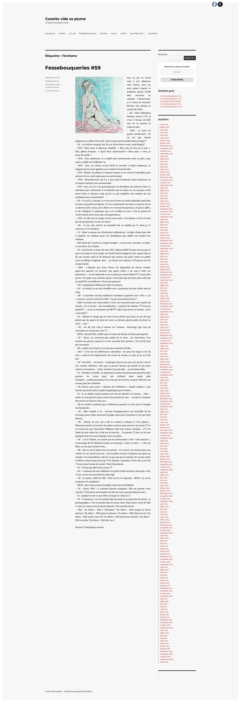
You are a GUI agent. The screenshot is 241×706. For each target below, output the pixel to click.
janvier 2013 (165, 554)
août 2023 (164, 219)
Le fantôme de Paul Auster (170, 101)
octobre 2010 (165, 625)
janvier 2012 (165, 586)
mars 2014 (164, 517)
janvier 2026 (165, 143)
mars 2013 (164, 549)
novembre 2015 (166, 464)
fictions (103, 33)
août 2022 (164, 251)
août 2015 (164, 472)
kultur (114, 33)
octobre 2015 (165, 467)
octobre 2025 (165, 151)
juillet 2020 (164, 317)
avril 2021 (164, 293)
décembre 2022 (166, 241)
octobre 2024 (165, 183)
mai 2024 (164, 196)
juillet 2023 (164, 222)
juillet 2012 (164, 570)
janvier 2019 (165, 364)
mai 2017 (163, 417)
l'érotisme (49, 87)
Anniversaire (50, 85)
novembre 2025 (166, 148)
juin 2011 (163, 604)
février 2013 (164, 551)
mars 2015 (164, 486)
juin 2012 (163, 572)
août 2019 (164, 346)
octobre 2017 (165, 404)
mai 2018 (163, 385)
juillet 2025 (164, 159)
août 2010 (164, 630)
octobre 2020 (165, 309)
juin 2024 (164, 193)
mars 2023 (164, 233)
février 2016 (165, 457)
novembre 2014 (166, 496)
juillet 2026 (164, 127)
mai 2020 (164, 322)
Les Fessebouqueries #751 (170, 104)
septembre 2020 (166, 312)
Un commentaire (52, 91)
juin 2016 (164, 446)
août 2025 (164, 156)
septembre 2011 (166, 596)
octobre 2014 (165, 499)
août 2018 (164, 378)
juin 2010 (163, 636)
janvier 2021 (165, 301)
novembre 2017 (166, 401)
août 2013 (164, 536)
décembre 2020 (166, 304)
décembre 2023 (166, 209)
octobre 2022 (165, 246)
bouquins (50, 33)
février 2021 (165, 299)
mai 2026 (164, 133)
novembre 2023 (166, 212)
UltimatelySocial (141, 704)
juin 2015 (163, 478)
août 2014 (164, 504)
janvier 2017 (165, 428)
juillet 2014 (164, 507)
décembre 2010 (166, 620)
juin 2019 (164, 351)
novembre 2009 (166, 654)
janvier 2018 (165, 396)
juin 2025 (164, 162)
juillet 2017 (164, 412)
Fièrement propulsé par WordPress (78, 691)
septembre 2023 (166, 217)
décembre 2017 (166, 399)
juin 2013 (163, 541)
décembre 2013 (166, 525)
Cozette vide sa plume (65, 19)
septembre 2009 (166, 659)
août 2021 (164, 283)
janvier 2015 (165, 491)
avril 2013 (164, 546)
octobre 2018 (165, 372)
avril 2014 (164, 514)
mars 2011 (164, 612)
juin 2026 (164, 130)
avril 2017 (164, 420)
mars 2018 (164, 391)
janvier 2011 (165, 617)
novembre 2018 (166, 370)
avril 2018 (164, 388)
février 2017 (165, 425)
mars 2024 (164, 201)
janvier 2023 (165, 238)
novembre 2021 (166, 275)
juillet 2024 (164, 191)
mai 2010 (163, 638)
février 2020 (165, 330)
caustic (62, 33)
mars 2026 (164, 138)
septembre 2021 (166, 280)
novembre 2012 (166, 559)
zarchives (152, 33)
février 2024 (165, 204)
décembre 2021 (166, 272)
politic (124, 33)
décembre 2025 (166, 146)
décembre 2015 (166, 462)
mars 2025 (164, 169)
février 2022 (165, 267)
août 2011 (164, 599)
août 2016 (164, 441)
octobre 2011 (165, 593)
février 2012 (165, 583)
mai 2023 (163, 227)
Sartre (56, 87)
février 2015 (165, 488)
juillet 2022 (164, 254)
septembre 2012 (166, 565)
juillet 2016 (164, 443)
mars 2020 (164, 327)
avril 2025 (164, 167)
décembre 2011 (166, 588)
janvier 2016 (165, 459)
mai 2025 (164, 164)
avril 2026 (164, 135)
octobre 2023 (165, 214)
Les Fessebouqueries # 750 (171, 107)
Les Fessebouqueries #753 (170, 96)
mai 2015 (163, 480)
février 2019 (165, 362)
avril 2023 (164, 230)
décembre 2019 (166, 335)
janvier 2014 (165, 522)
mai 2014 (163, 512)
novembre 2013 (166, 528)
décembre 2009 (166, 651)
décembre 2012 (166, 557)
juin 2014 (163, 509)
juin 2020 (164, 320)
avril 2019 (164, 356)
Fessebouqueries (88, 33)
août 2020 (164, 314)
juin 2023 (164, 225)
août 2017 (164, 409)
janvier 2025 (165, 175)
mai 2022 (164, 259)
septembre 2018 (166, 375)
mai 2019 (163, 354)
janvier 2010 (165, 649)
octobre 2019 (165, 341)
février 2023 (165, 235)
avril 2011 (164, 609)
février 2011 (164, 615)
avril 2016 (164, 451)
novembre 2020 (166, 306)
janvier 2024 (165, 206)
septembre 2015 (166, 470)
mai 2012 (163, 575)
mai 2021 (163, 291)
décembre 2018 (166, 367)
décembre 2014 (166, 493)
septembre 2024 (166, 185)
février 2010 (165, 646)
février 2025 (165, 172)
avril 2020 (164, 325)
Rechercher (162, 54)
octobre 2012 (165, 562)
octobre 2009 (165, 657)
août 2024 (164, 188)
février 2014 (165, 520)
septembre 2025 (166, 154)
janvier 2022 (165, 270)
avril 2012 (164, 578)
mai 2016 (163, 449)
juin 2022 (164, 256)
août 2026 (164, 125)
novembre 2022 (166, 243)
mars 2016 (164, 454)
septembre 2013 (166, 533)
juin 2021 (163, 288)
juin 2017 (163, 414)
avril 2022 (164, 262)
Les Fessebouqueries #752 (170, 99)
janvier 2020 (165, 333)
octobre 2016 (165, 435)
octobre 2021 (165, 277)
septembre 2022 (166, 248)
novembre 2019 (166, 338)
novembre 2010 (166, 622)
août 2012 (164, 567)
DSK (58, 85)
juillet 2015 (164, 475)
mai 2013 (163, 543)
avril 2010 (164, 641)
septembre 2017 (166, 406)
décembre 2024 (166, 177)
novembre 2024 (166, 180)
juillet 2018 (164, 380)
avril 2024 (164, 198)
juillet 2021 (164, 285)
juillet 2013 (164, 538)
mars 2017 (164, 422)
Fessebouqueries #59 (73, 68)
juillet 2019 (164, 349)
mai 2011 (163, 607)
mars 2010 (164, 644)
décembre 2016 (166, 430)
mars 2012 (164, 580)
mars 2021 (164, 296)
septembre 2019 (166, 343)
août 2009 (164, 662)
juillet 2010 (164, 633)
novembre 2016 (166, 433)
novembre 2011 (166, 591)
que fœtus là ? (137, 33)
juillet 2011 (164, 601)
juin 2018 (163, 383)
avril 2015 (164, 483)
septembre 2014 (166, 501)
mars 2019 (164, 359)
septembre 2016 (166, 438)
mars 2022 (164, 264)
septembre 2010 (166, 628)
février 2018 (165, 393)
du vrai (72, 33)
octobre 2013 (165, 530)
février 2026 (165, 140)
